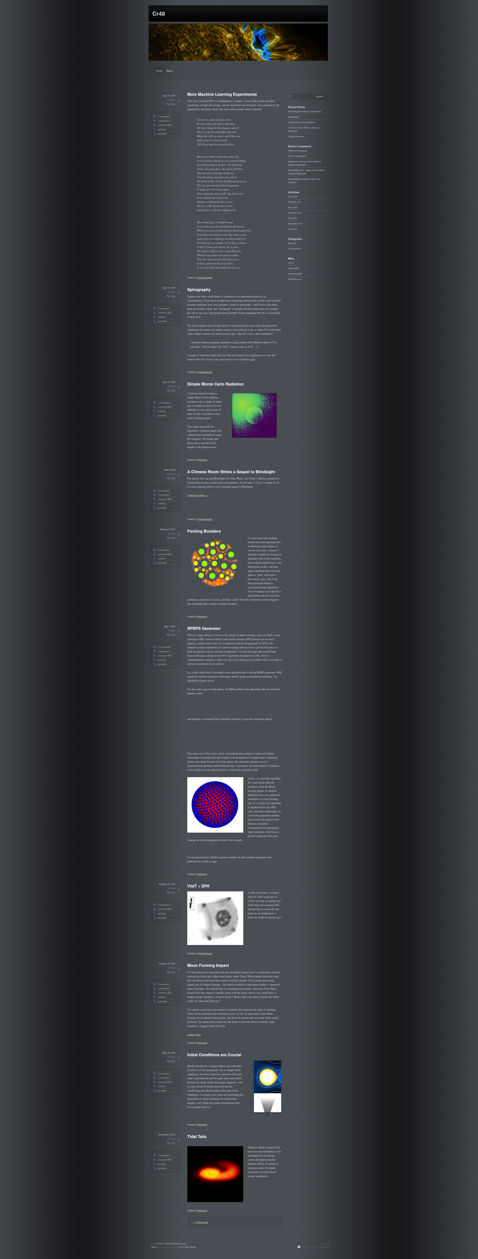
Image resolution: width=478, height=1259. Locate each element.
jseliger (291, 161)
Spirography (199, 289)
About (169, 70)
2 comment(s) (164, 308)
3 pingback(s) (164, 494)
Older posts (201, 1222)
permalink (162, 133)
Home (159, 70)
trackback (162, 129)
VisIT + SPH (198, 886)
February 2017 (294, 201)
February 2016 (294, 212)
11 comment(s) (164, 646)
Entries (293, 268)
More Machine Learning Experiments (222, 94)
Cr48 (158, 13)
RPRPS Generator (204, 628)
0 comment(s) (164, 549)
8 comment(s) (164, 490)
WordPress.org (294, 278)
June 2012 (292, 228)
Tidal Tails (197, 1136)
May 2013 (292, 218)
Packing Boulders (204, 531)
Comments (295, 273)
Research (202, 459)
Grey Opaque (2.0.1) (167, 1246)
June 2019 (292, 196)
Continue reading (198, 495)
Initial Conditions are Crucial (214, 1054)
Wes (290, 155)
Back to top (325, 1243)
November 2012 (295, 223)
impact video (194, 1034)
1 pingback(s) (164, 120)
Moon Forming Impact (208, 965)
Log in (291, 262)
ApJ (214, 861)
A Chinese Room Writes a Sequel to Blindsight (231, 471)
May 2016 (292, 207)
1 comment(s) (164, 116)
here (253, 359)
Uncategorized (204, 277)
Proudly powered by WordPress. (315, 1246)
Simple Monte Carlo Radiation (215, 384)
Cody (172, 103)
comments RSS (165, 124)
